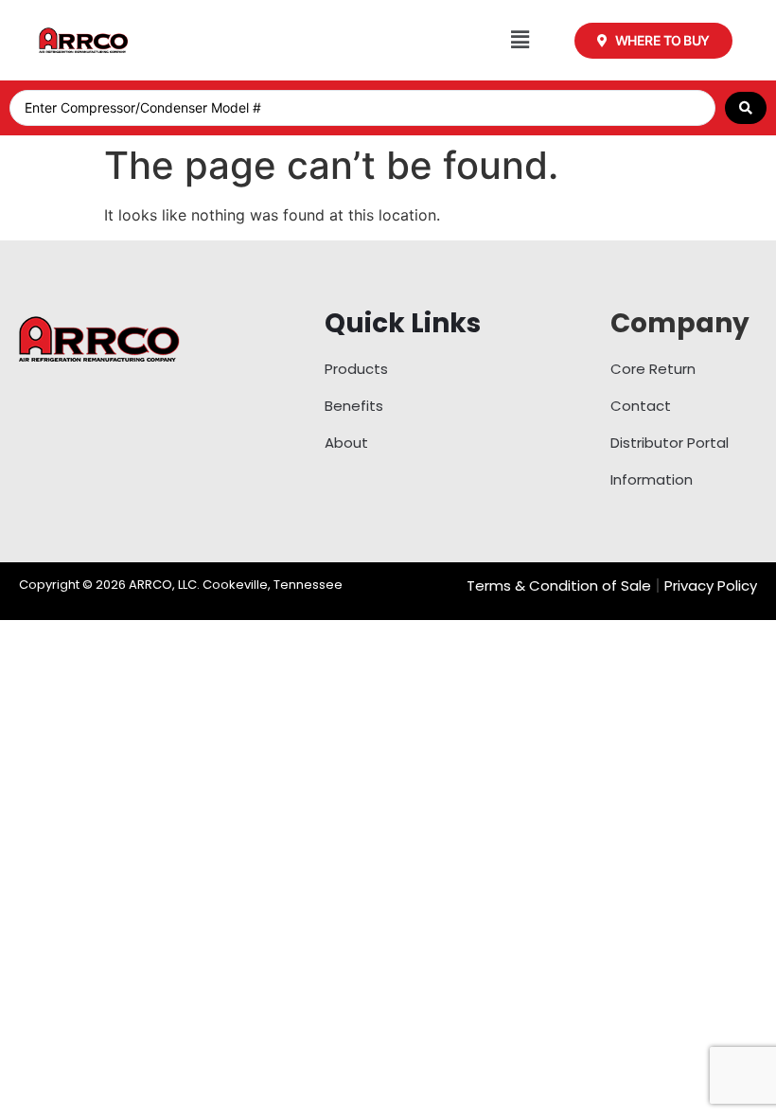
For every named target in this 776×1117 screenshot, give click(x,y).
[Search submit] (746, 108)
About (346, 442)
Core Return (653, 369)
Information (651, 479)
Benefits (354, 406)
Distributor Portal (669, 442)
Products (356, 369)
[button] (520, 40)
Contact (640, 406)
